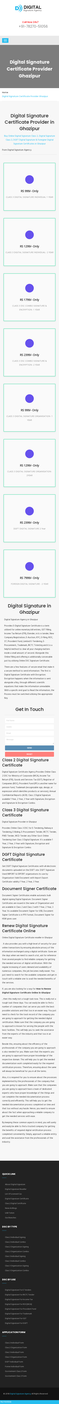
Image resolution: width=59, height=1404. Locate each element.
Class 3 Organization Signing (17, 1266)
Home (5, 92)
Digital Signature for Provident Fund (20, 1309)
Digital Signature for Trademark (18, 1313)
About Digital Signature (15, 1184)
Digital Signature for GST (15, 1318)
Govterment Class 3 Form (16, 1376)
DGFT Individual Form (14, 1362)
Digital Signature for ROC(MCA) (18, 1304)
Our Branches (10, 1217)
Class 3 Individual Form (14, 1352)
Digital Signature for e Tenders (18, 1290)
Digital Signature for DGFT (16, 1323)
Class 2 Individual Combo (15, 1242)
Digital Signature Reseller (15, 1189)
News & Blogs (11, 1208)
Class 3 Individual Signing (15, 1256)
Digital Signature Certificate (17, 1198)
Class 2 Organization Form (16, 1347)
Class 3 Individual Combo (15, 1261)
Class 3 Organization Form (16, 1357)
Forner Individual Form (14, 1366)
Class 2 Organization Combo (17, 1251)
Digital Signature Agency (20, 1394)
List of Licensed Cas (13, 1194)
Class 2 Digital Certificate (15, 1203)
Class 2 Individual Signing (15, 1237)
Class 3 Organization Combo (17, 1270)
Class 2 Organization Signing (17, 1247)
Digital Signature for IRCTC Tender (19, 1294)
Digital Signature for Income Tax (19, 1299)
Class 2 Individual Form (14, 1343)
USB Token (9, 1213)
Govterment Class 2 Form (16, 1371)
